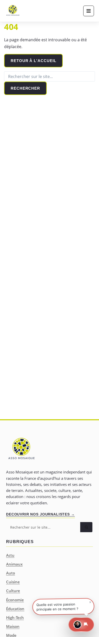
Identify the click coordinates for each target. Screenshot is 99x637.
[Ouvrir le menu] (88, 11)
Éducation (15, 608)
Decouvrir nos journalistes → (40, 514)
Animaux (14, 564)
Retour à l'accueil (33, 60)
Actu (10, 555)
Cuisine (13, 581)
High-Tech (15, 617)
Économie (15, 599)
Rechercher (25, 88)
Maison (13, 626)
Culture (13, 590)
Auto (10, 572)
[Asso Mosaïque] (12, 10)
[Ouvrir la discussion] (81, 624)
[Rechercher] (86, 527)
